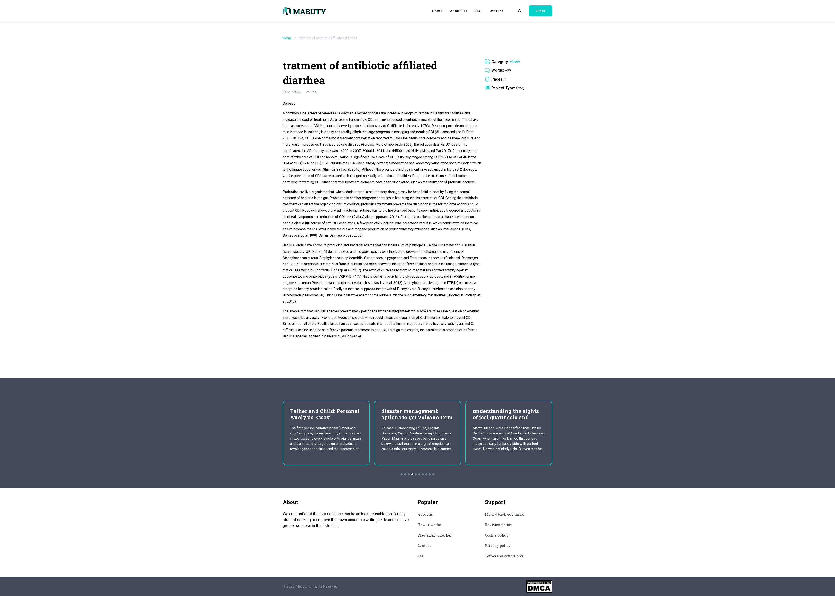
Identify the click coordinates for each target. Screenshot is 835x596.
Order (540, 10)
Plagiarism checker (435, 535)
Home (437, 10)
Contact (496, 10)
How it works (429, 524)
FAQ (478, 10)
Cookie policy (497, 535)
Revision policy (498, 524)
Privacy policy (498, 545)
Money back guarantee (505, 514)
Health (515, 61)
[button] (402, 474)
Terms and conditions (504, 556)
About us (458, 10)
